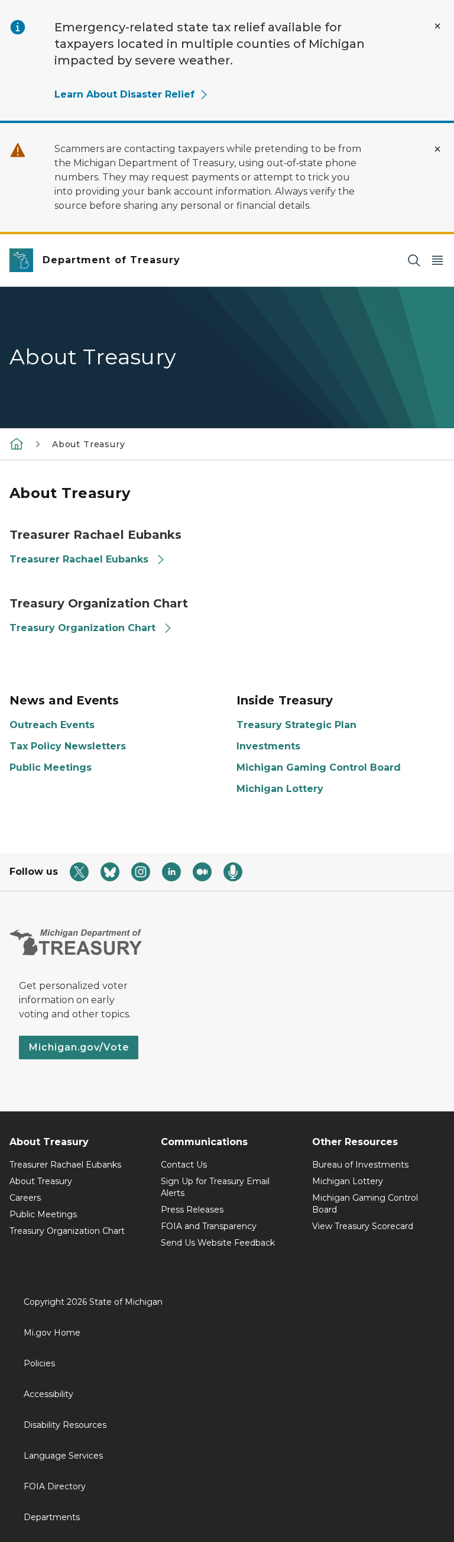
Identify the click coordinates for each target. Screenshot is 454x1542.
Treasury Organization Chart (82, 627)
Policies (39, 1363)
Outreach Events (52, 724)
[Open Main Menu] (437, 260)
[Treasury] (16, 443)
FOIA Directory (55, 1486)
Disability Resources (65, 1425)
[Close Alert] (437, 26)
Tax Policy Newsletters (67, 746)
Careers (25, 1197)
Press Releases (192, 1209)
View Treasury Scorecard (362, 1226)
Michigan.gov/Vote (78, 1047)
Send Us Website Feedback (218, 1242)
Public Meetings (50, 767)
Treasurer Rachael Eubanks (78, 559)
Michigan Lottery (279, 788)
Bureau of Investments (360, 1164)
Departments (52, 1517)
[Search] (414, 260)
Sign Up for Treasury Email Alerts (215, 1187)
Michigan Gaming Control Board (318, 767)
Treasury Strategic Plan (296, 724)
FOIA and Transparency (209, 1226)
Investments (268, 746)
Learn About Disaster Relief (124, 94)
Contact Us (184, 1164)
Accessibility (48, 1394)
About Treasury (40, 1181)
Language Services (63, 1455)
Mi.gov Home (52, 1332)
